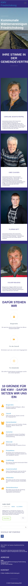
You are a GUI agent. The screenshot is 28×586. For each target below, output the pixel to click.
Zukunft (8, 413)
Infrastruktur (10, 477)
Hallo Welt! (6, 504)
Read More (6, 518)
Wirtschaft (9, 442)
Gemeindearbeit (11, 422)
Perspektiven (10, 450)
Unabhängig (10, 460)
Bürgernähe (10, 405)
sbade (13, 506)
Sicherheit (9, 432)
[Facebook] (2, 536)
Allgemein (19, 506)
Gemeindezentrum (12, 487)
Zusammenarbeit (11, 469)
